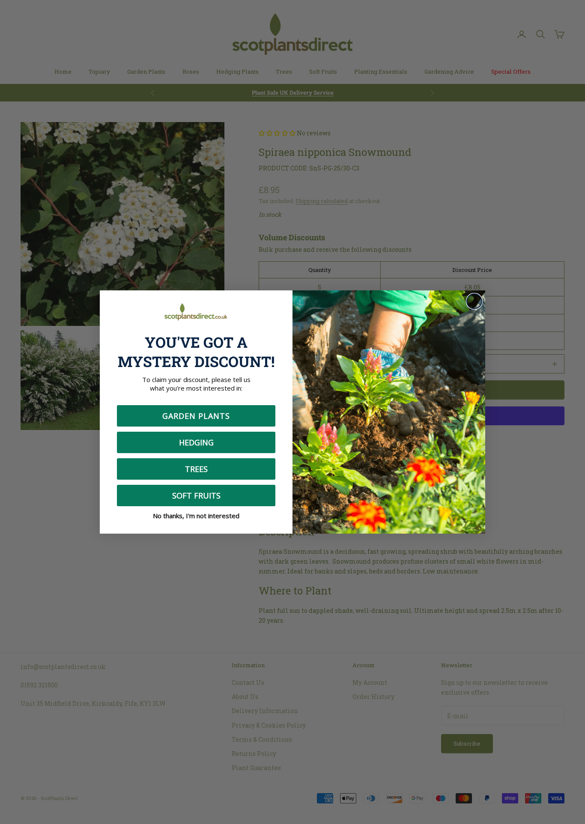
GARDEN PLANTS (196, 416)
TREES (196, 469)
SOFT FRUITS (196, 495)
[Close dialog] (474, 301)
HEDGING (196, 442)
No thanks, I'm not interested (196, 515)
